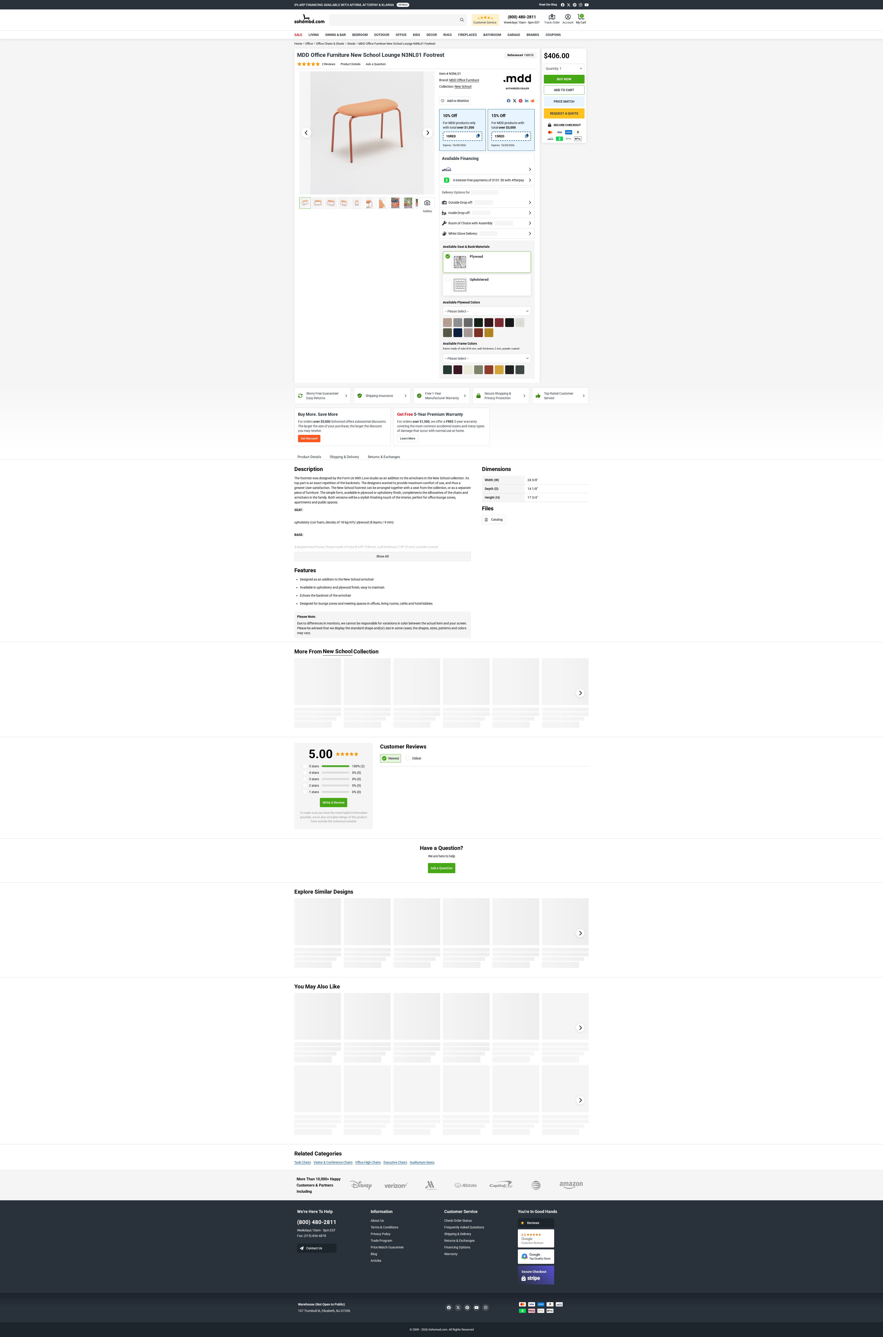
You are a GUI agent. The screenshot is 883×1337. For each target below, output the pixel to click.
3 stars (314, 779)
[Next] (580, 693)
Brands (533, 35)
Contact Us (314, 1248)
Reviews (533, 1223)
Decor (432, 35)
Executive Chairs (395, 1162)
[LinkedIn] (527, 101)
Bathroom (492, 35)
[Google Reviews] (536, 1238)
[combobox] (487, 311)
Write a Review (333, 802)
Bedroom (360, 35)
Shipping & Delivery (457, 1234)
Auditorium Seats (422, 1162)
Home (298, 43)
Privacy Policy (380, 1234)
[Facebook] (563, 5)
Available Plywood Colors (461, 302)
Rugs (447, 35)
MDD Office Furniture (464, 80)
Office (401, 35)
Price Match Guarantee (387, 1247)
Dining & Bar (335, 35)
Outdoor (381, 35)
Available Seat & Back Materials (466, 247)
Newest (393, 758)
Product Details (351, 64)
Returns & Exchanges (459, 1240)
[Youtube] (587, 5)
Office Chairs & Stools (330, 43)
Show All (382, 556)
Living (314, 35)
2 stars (314, 785)
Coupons (553, 35)
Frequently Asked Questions (464, 1227)
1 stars (314, 792)
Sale (298, 35)
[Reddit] (532, 101)
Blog (374, 1254)
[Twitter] (569, 5)
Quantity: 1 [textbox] (554, 68)
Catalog (497, 519)
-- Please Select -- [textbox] (457, 311)
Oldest (416, 758)
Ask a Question (376, 64)
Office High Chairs (368, 1162)
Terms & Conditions (384, 1227)
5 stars (314, 766)
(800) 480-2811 (316, 1222)
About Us (377, 1220)
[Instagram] (581, 5)
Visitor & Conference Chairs (333, 1162)
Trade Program (381, 1240)
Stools (351, 43)
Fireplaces (467, 35)
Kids (416, 35)
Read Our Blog (548, 4)
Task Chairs (302, 1162)
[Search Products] (462, 19)
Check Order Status (458, 1220)
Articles (376, 1260)
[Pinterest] (575, 5)
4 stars (314, 772)
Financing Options (457, 1247)
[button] (398, 20)
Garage (513, 35)
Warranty (451, 1254)
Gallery (427, 211)
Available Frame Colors (460, 343)
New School (463, 86)
